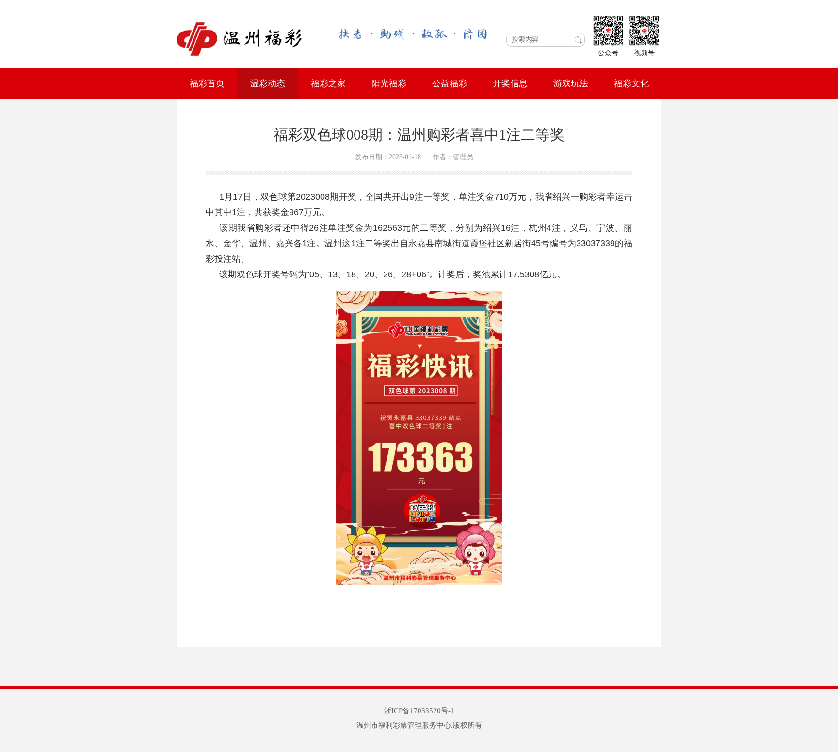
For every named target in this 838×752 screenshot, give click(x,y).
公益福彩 (449, 83)
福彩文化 (631, 83)
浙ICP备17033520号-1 (419, 711)
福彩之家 (328, 83)
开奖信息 (510, 83)
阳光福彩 (388, 83)
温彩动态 (267, 83)
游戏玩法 (570, 83)
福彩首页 (207, 83)
